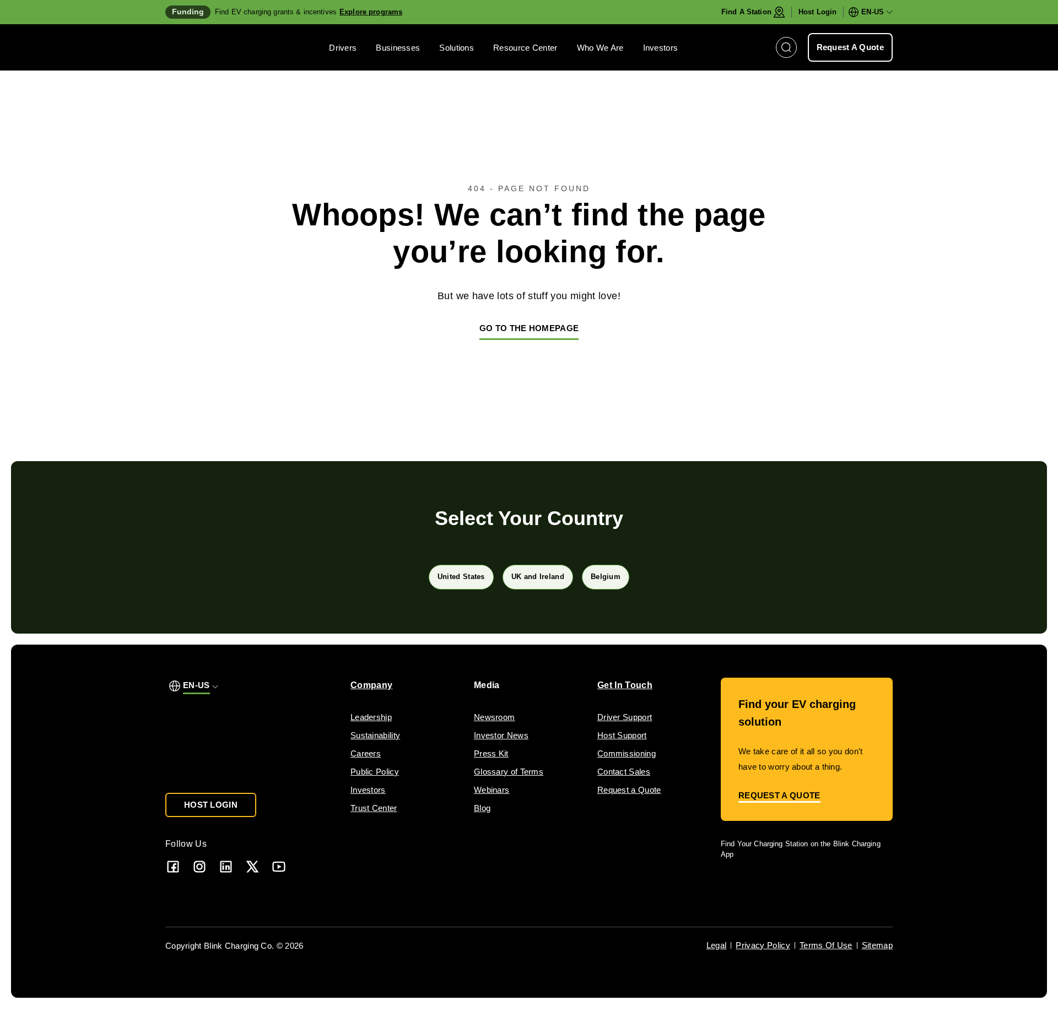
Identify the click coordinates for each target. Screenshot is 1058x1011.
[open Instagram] (199, 866)
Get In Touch (624, 685)
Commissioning (626, 753)
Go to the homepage (529, 328)
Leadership (371, 717)
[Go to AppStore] (753, 885)
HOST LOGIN (210, 804)
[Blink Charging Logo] (198, 47)
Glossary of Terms (508, 771)
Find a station (746, 12)
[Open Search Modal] (786, 47)
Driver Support (624, 717)
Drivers (343, 47)
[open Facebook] (173, 866)
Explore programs (370, 12)
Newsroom (494, 717)
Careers (365, 753)
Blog (482, 808)
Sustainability (375, 735)
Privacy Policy (763, 945)
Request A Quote (850, 47)
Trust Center (373, 808)
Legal (716, 945)
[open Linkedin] (226, 866)
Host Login (817, 12)
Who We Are (600, 47)
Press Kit (491, 753)
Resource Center (525, 47)
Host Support (622, 735)
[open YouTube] (279, 866)
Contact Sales (623, 771)
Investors (660, 47)
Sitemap (877, 945)
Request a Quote (629, 789)
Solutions (456, 47)
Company (371, 685)
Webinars (491, 789)
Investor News (501, 735)
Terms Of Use (826, 945)
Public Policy (374, 771)
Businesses (398, 47)
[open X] (252, 866)
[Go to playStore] (837, 885)
